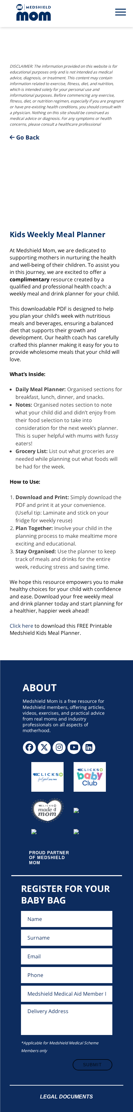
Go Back (27, 137)
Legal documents (66, 1096)
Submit (92, 1064)
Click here (21, 625)
